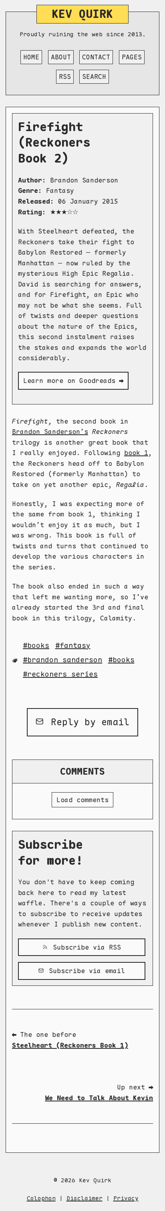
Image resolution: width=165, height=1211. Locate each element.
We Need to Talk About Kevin (99, 1097)
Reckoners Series (62, 674)
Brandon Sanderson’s (50, 431)
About (61, 57)
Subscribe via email (85, 970)
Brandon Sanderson (64, 659)
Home (31, 57)
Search (94, 76)
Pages (132, 57)
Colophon (41, 1198)
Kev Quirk (82, 14)
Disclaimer (84, 1198)
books (38, 645)
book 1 (136, 452)
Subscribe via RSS (85, 947)
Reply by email (87, 722)
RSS (65, 76)
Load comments (82, 799)
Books (124, 659)
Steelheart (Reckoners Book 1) (70, 1045)
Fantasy (75, 645)
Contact (96, 57)
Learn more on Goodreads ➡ (73, 380)
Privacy (126, 1198)
